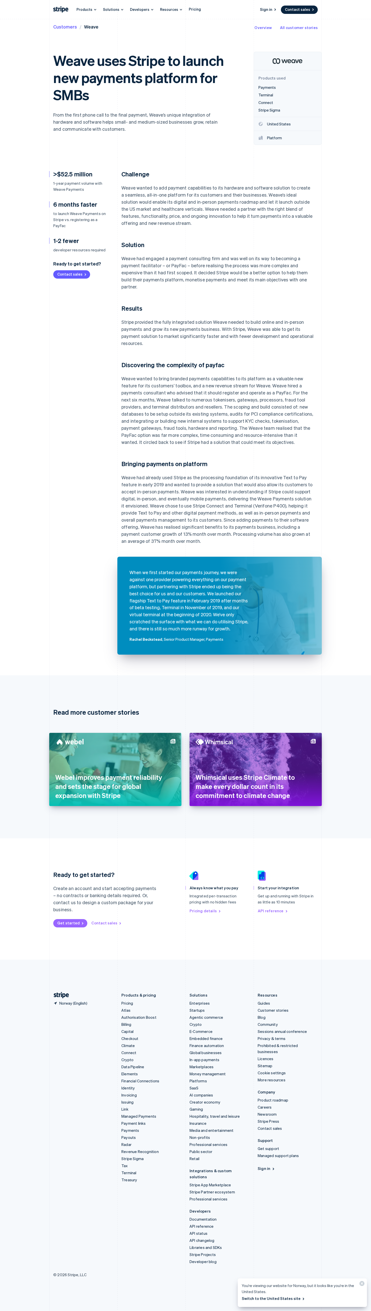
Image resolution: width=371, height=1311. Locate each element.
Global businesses (206, 1052)
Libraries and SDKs (206, 1247)
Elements (129, 1073)
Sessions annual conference (282, 1031)
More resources (271, 1079)
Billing (126, 1024)
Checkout (130, 1038)
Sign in (266, 9)
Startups (197, 1010)
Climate (128, 1045)
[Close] (361, 1284)
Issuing (127, 1102)
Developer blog (203, 1261)
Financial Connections (140, 1080)
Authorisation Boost (138, 1017)
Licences (266, 1058)
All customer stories (299, 27)
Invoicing (129, 1095)
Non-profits (200, 1137)
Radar (126, 1144)
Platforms (198, 1080)
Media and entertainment (212, 1130)
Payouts (128, 1137)
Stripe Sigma (132, 1158)
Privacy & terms (271, 1038)
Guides (264, 1003)
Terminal (129, 1172)
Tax (124, 1165)
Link (124, 1109)
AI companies (201, 1095)
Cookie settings (272, 1072)
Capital (127, 1031)
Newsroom (267, 1114)
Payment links (133, 1123)
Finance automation (207, 1045)
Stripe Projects (203, 1254)
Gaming (196, 1109)
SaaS (194, 1087)
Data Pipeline (132, 1066)
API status (198, 1233)
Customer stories (273, 1010)
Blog (262, 1017)
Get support (268, 1148)
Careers (265, 1107)
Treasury (129, 1179)
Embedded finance (206, 1038)
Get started (68, 922)
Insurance (198, 1123)
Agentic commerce (206, 1017)
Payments (130, 1130)
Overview (263, 27)
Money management (208, 1073)
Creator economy (205, 1102)
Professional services (208, 1144)
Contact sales (297, 9)
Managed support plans (278, 1155)
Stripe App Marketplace (210, 1184)
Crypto (127, 1059)
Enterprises (200, 1003)
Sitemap (265, 1065)
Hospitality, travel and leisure (215, 1116)
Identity (128, 1087)
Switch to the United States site (271, 1298)
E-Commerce (201, 1031)
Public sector (201, 1151)
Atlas (125, 1010)
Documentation (203, 1219)
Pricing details (203, 910)
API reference (271, 910)
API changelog (202, 1240)
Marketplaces (202, 1066)
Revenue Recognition (140, 1151)
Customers (65, 27)
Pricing (195, 9)
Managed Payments (138, 1116)
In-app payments (204, 1059)
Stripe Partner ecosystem (212, 1191)
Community (268, 1024)
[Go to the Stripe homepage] (59, 995)
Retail (194, 1158)
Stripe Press (268, 1121)
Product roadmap (273, 1100)
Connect (128, 1052)
